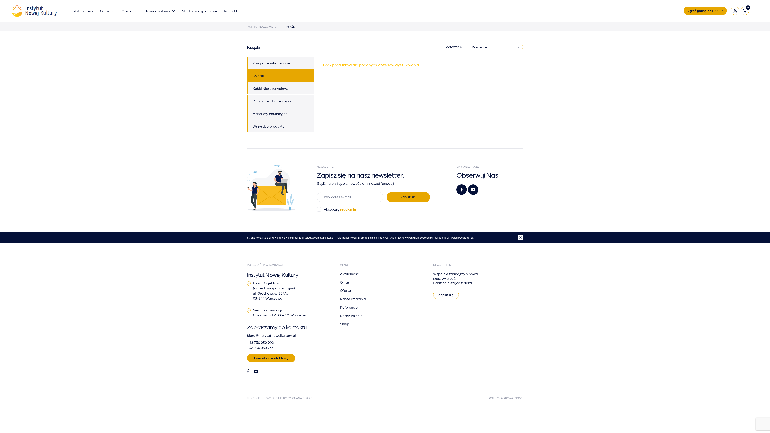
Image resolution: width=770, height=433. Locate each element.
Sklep (344, 324)
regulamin (348, 209)
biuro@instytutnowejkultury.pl (271, 335)
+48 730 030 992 (260, 342)
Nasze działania (157, 11)
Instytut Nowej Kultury (263, 26)
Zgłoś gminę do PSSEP (705, 11)
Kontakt (230, 11)
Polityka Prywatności (506, 397)
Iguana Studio (302, 397)
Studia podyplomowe (199, 11)
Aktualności (83, 11)
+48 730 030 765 (260, 347)
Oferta (127, 11)
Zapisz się (408, 197)
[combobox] (495, 47)
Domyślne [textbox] (479, 47)
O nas (104, 11)
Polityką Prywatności (336, 237)
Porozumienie (351, 315)
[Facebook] (461, 189)
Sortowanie (453, 47)
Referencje (349, 307)
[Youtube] (473, 189)
